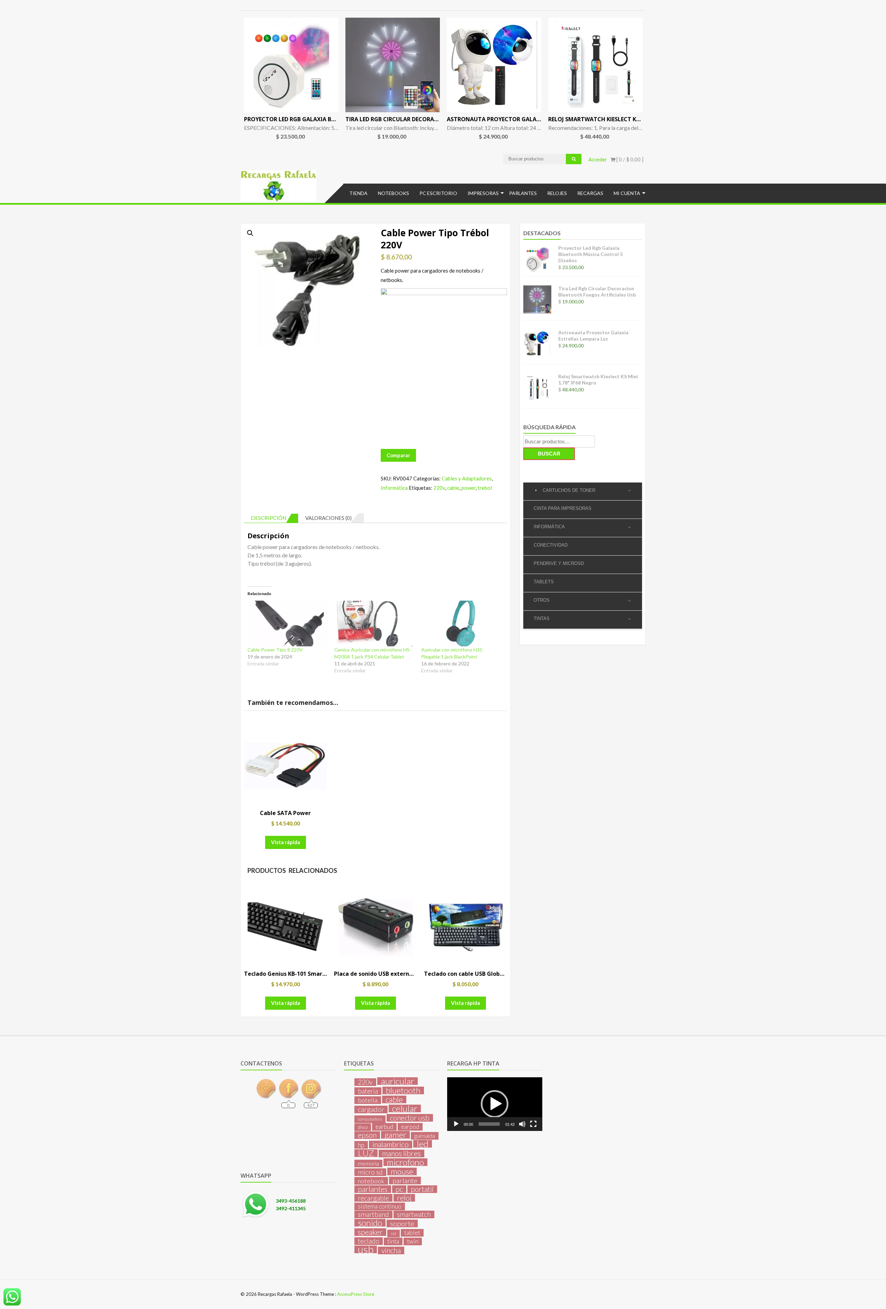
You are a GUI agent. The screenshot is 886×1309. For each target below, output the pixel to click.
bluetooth (403, 1090)
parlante (404, 1180)
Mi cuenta (627, 193)
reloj (404, 1198)
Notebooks (393, 193)
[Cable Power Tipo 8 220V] (287, 623)
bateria (368, 1091)
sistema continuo (379, 1206)
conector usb (410, 1118)
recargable (373, 1198)
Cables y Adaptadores (467, 478)
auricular (397, 1081)
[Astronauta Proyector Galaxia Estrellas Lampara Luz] (494, 65)
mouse (402, 1171)
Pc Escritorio (438, 193)
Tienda (358, 193)
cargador (371, 1109)
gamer (395, 1135)
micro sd (370, 1172)
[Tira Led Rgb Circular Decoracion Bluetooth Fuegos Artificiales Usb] (392, 65)
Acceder (597, 159)
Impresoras (483, 193)
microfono (405, 1162)
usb (365, 1249)
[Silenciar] (522, 1124)
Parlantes (523, 193)
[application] (494, 1104)
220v (439, 488)
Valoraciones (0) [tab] (328, 518)
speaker (370, 1232)
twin (412, 1241)
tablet (412, 1232)
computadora (370, 1119)
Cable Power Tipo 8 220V (275, 650)
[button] (250, 233)
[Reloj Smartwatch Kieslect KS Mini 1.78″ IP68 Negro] (595, 65)
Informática (394, 488)
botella (368, 1100)
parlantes (373, 1189)
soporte (402, 1223)
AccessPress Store (355, 1294)
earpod (410, 1126)
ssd (393, 1233)
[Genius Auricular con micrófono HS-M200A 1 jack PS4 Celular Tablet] (374, 623)
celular (404, 1108)
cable (453, 488)
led (422, 1144)
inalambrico (390, 1144)
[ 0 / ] (629, 159)
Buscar (549, 454)
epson (367, 1135)
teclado (368, 1241)
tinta (393, 1241)
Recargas (590, 193)
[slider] (489, 1124)
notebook (371, 1181)
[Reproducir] (456, 1124)
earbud (384, 1126)
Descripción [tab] (268, 518)
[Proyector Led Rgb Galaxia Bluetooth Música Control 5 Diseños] (291, 65)
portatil (422, 1189)
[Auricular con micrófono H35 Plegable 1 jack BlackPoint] (461, 623)
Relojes (557, 193)
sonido (370, 1223)
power (468, 488)
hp (361, 1145)
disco (363, 1127)
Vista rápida (285, 842)
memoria (368, 1163)
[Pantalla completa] (533, 1124)
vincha (391, 1250)
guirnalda (424, 1135)
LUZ (366, 1153)
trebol (485, 488)
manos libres (401, 1153)
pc (399, 1189)
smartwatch (414, 1214)
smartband (373, 1214)
